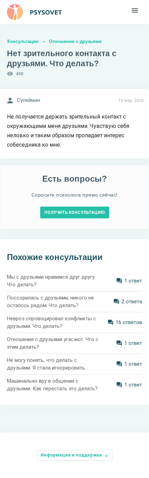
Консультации (22, 41)
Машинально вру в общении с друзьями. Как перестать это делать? (52, 385)
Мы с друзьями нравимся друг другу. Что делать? (51, 281)
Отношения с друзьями (75, 41)
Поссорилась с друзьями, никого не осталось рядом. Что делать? (50, 302)
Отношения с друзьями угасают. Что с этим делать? (52, 343)
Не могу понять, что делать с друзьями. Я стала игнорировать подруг (46, 364)
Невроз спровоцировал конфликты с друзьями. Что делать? (51, 322)
